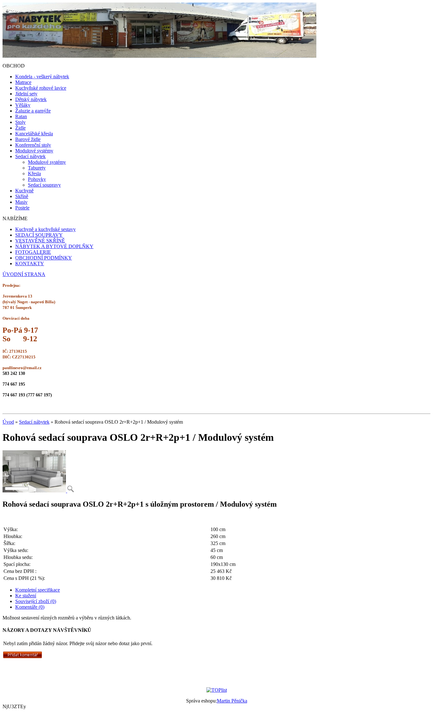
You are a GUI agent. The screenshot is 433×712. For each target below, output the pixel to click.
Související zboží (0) (35, 601)
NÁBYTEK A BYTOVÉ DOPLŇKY (54, 246)
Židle (20, 128)
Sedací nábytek (30, 156)
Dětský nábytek (31, 99)
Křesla (34, 173)
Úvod (8, 422)
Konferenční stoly (33, 145)
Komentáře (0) (29, 607)
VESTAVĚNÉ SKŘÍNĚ (40, 240)
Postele (22, 207)
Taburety (37, 167)
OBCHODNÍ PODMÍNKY (43, 257)
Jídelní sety (26, 93)
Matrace (23, 82)
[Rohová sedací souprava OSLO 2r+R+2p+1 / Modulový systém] (38, 490)
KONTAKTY (29, 263)
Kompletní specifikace (37, 590)
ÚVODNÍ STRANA (24, 274)
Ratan (21, 116)
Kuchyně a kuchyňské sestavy (45, 229)
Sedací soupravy (44, 185)
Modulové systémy (34, 150)
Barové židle (28, 139)
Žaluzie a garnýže (33, 110)
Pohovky (37, 179)
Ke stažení (25, 595)
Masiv (21, 202)
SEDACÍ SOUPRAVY (39, 235)
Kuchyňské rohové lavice (40, 88)
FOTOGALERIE (33, 252)
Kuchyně (24, 190)
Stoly (20, 122)
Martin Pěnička (232, 700)
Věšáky (22, 105)
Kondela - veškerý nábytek (42, 76)
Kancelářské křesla (34, 133)
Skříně (21, 196)
